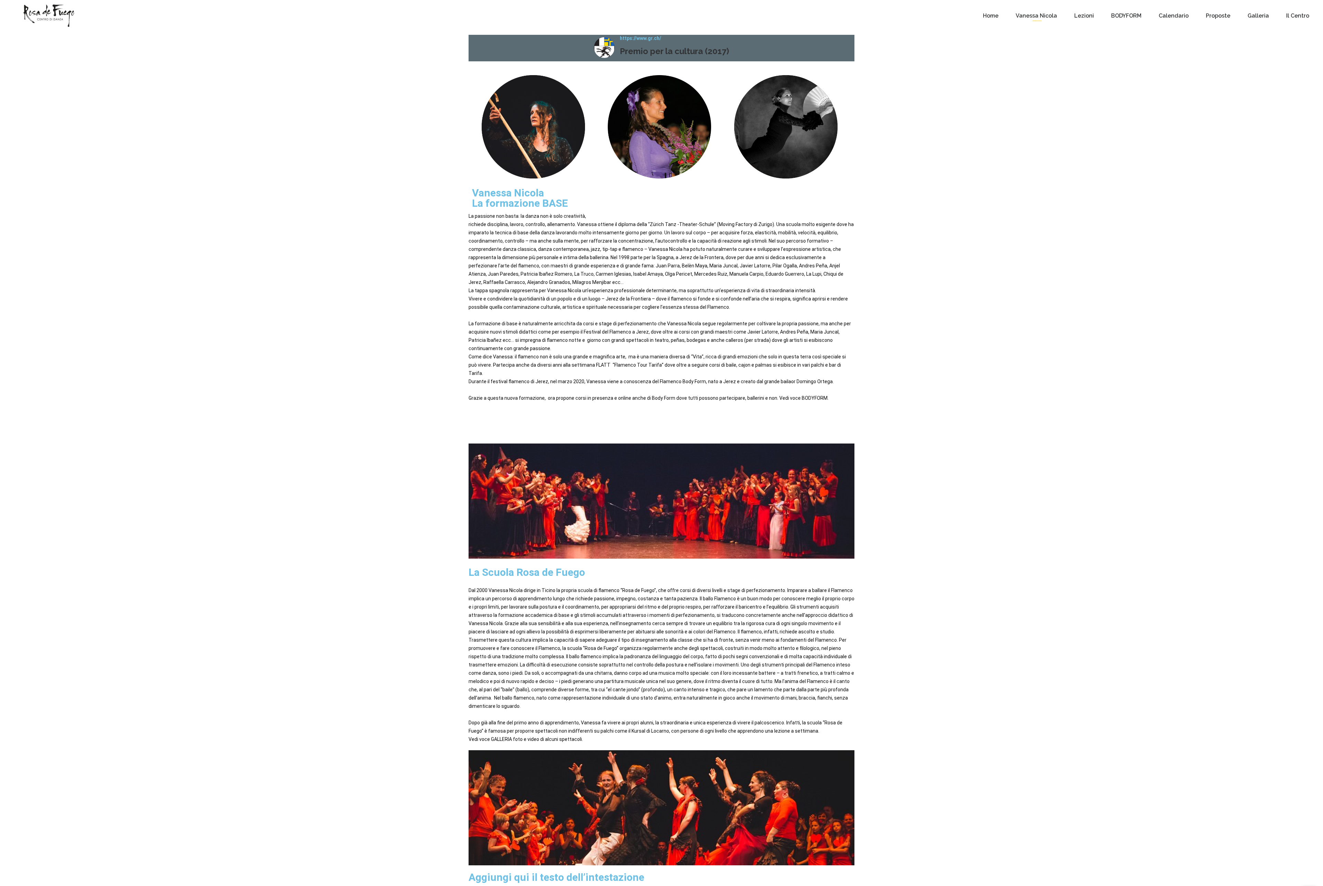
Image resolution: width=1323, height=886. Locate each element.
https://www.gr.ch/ (640, 38)
